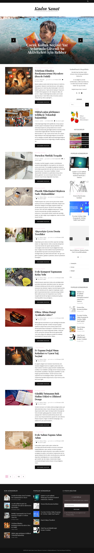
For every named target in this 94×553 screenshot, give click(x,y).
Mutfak (37, 152)
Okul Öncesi (79, 194)
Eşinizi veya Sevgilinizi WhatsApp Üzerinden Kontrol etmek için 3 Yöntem (50, 497)
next (80, 40)
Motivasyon (44, 68)
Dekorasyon (47, 42)
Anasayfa (73, 263)
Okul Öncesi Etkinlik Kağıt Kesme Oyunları (82, 337)
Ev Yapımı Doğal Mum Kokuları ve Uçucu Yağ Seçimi (47, 353)
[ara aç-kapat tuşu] (87, 1)
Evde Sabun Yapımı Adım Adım (48, 436)
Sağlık (37, 109)
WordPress (68, 550)
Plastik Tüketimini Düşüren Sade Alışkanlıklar (50, 192)
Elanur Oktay (43, 197)
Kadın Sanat (47, 8)
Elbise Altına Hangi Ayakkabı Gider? (45, 313)
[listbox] (47, 40)
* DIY (36, 347)
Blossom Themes (56, 550)
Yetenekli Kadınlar (79, 248)
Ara (71, 277)
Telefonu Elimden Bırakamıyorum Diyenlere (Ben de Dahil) (49, 73)
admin (41, 121)
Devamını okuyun (43, 102)
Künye (72, 267)
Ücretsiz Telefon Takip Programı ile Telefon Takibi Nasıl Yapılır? (79, 218)
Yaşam (51, 68)
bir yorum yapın (39, 81)
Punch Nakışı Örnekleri (48, 520)
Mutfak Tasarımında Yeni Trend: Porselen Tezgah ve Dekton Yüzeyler (47, 48)
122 (19, 476)
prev (13, 40)
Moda (42, 309)
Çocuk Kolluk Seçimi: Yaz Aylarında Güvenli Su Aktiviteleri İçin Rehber (21, 505)
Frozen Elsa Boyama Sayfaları (49, 504)
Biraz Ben (42, 79)
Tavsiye (42, 152)
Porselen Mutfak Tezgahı (48, 155)
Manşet (37, 68)
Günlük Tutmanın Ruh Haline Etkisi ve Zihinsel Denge (48, 396)
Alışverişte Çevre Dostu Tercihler (47, 233)
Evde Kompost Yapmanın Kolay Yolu (48, 273)
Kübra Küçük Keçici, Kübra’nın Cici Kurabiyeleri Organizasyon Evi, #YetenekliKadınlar (79, 252)
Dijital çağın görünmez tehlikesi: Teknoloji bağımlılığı (47, 114)
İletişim (73, 271)
